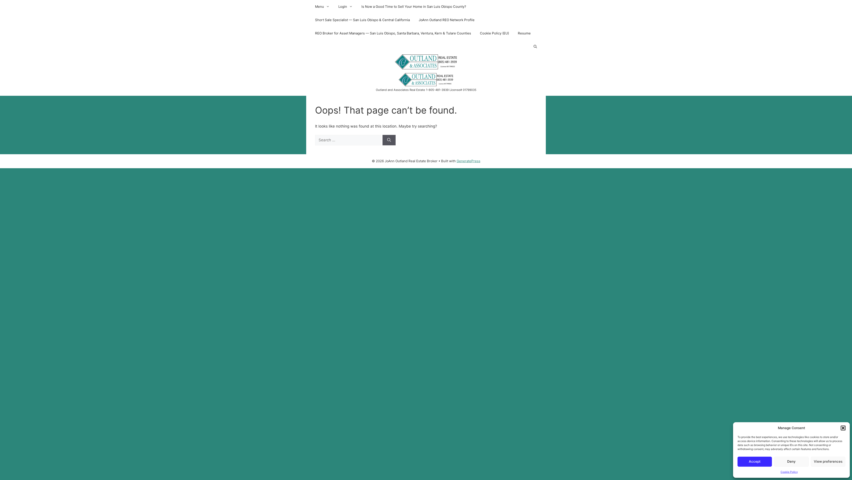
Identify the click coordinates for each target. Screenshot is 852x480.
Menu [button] (319, 6)
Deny (791, 461)
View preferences (828, 461)
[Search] (389, 140)
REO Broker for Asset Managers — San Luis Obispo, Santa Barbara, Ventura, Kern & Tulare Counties (393, 33)
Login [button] (342, 6)
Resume (524, 33)
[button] (843, 428)
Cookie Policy (789, 472)
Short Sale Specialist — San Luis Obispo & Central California (362, 20)
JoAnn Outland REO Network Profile (447, 20)
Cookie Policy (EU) (494, 33)
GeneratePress (468, 161)
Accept (755, 461)
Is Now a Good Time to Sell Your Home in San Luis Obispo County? (413, 6)
